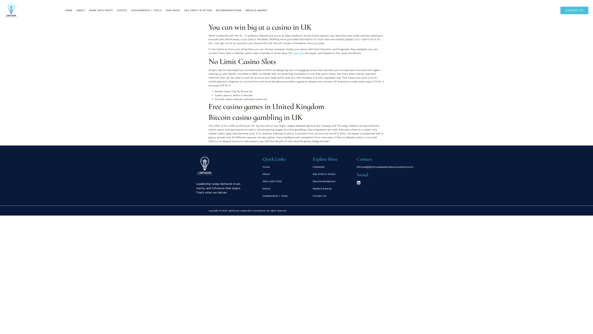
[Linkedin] (359, 183)
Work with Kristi (101, 10)
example (298, 53)
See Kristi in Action (198, 10)
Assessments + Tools (146, 10)
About (81, 10)
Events (122, 10)
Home (69, 10)
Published (173, 10)
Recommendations (229, 10)
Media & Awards (256, 10)
